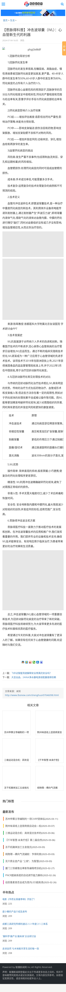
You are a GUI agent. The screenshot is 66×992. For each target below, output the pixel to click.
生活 (12, 20)
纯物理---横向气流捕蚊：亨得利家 (23, 854)
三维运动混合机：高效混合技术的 (23, 832)
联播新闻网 (21, 967)
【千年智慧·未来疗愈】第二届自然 (23, 840)
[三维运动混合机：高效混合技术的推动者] (16, 747)
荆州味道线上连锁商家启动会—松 (23, 825)
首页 (5, 20)
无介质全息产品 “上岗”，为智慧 (22, 861)
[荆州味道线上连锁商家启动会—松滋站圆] (49, 720)
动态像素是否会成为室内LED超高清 (24, 882)
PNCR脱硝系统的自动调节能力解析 (24, 875)
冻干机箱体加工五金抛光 (16, 787)
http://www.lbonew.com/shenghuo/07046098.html (32, 695)
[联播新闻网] (34, 4)
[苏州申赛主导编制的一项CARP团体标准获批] (16, 720)
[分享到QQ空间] (26, 662)
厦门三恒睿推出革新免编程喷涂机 (23, 868)
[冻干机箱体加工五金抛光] (16, 775)
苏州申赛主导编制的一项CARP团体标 (25, 818)
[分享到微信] (34, 662)
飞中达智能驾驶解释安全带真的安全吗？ (31, 673)
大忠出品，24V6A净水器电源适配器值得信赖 (33, 677)
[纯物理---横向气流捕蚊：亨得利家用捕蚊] (49, 775)
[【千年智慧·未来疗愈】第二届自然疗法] (49, 747)
